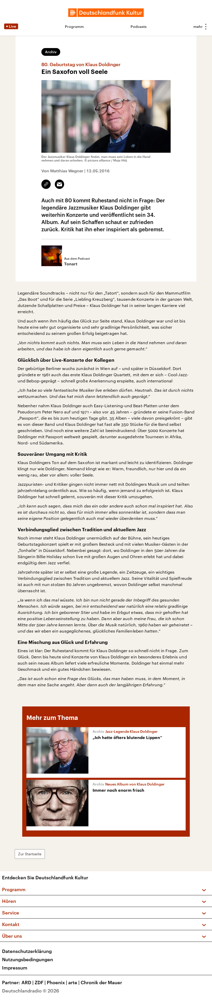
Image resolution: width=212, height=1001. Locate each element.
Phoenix (57, 982)
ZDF (40, 982)
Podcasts (139, 26)
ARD (27, 982)
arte (74, 982)
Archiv (51, 52)
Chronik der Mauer (101, 982)
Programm (74, 26)
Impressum (14, 968)
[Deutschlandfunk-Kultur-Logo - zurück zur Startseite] (106, 12)
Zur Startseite (29, 854)
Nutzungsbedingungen (27, 959)
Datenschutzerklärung (27, 951)
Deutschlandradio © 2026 (30, 991)
